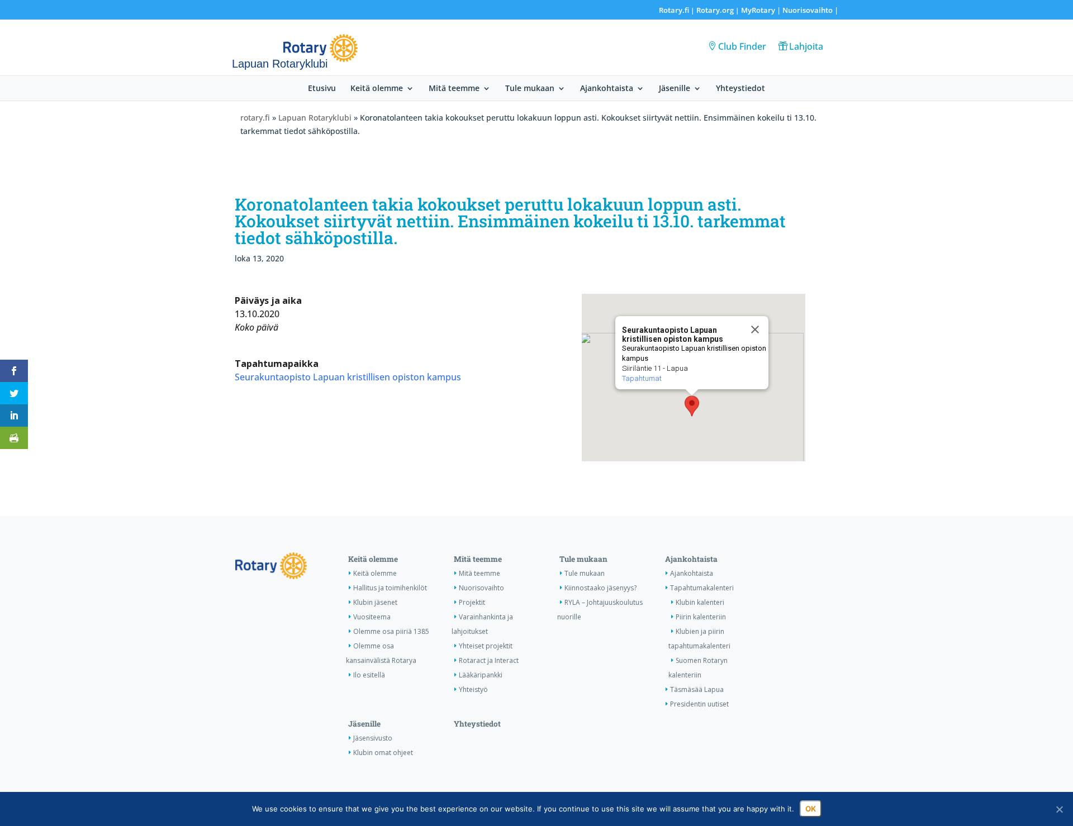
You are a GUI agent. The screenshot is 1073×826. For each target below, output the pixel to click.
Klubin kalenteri (700, 602)
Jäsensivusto (372, 738)
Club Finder (742, 46)
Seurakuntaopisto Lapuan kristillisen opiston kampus (348, 377)
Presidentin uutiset (699, 704)
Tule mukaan (529, 88)
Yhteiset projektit (485, 646)
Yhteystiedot (740, 88)
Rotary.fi (674, 10)
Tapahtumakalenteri (702, 588)
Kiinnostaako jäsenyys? (600, 588)
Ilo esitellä (369, 675)
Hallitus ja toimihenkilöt (390, 588)
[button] (692, 406)
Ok (810, 808)
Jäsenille (674, 88)
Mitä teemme (454, 88)
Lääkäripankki (480, 675)
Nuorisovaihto (807, 10)
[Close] (755, 329)
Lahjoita (806, 46)
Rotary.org (715, 10)
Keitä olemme (376, 88)
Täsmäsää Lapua (697, 689)
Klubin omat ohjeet (383, 752)
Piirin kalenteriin (701, 617)
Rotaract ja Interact (489, 660)
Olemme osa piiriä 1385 (391, 631)
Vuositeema (372, 617)
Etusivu (322, 88)
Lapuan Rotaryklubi (315, 117)
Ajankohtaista (606, 88)
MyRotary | (761, 10)
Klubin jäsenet (375, 602)
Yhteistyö (473, 689)
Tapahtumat (642, 378)
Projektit (472, 602)
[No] (1059, 809)
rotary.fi (255, 117)
